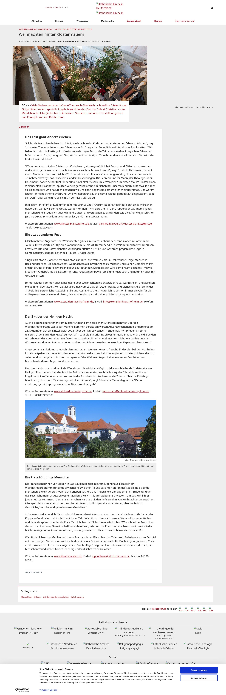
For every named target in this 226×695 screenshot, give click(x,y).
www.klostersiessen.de (68, 556)
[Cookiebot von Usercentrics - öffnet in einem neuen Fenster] (22, 690)
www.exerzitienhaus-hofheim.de (73, 301)
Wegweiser (82, 21)
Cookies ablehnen (199, 678)
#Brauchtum (26, 597)
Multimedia (107, 21)
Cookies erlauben (199, 670)
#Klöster (37, 597)
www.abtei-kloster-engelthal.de (73, 391)
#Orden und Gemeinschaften (56, 597)
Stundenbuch (134, 21)
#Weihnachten (77, 597)
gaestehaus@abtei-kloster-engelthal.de (125, 391)
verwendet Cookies (48, 690)
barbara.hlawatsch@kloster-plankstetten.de (125, 223)
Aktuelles (57, 8)
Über (184, 21)
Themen (59, 21)
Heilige (158, 21)
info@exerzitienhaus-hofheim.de (123, 301)
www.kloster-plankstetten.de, (72, 223)
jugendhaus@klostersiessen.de (111, 556)
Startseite (48, 8)
